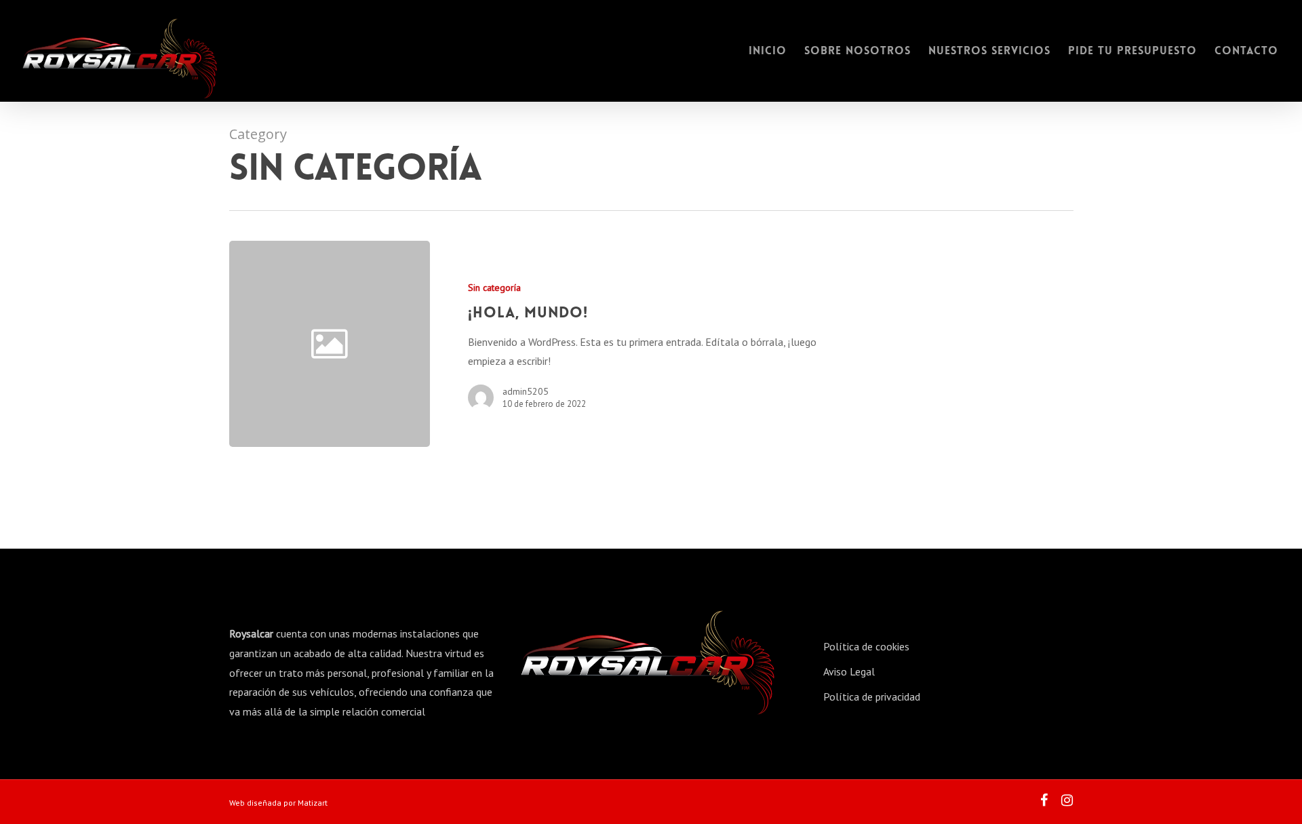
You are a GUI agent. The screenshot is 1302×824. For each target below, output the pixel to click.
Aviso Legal (849, 671)
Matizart (313, 803)
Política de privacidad (871, 696)
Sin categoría (494, 287)
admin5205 (525, 391)
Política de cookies (866, 646)
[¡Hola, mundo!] (634, 344)
